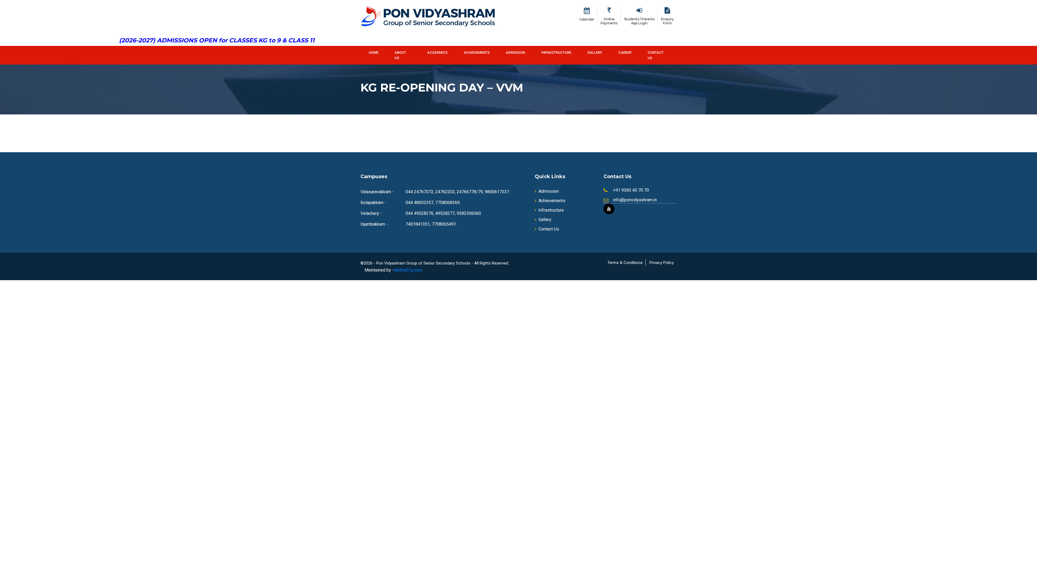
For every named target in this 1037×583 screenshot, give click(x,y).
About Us (400, 55)
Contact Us (656, 55)
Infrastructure (556, 52)
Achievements (477, 52)
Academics (437, 52)
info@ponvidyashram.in (635, 199)
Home (373, 52)
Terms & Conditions (625, 262)
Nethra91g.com (408, 270)
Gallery (594, 52)
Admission (515, 52)
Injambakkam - (374, 224)
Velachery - (371, 213)
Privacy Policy (661, 262)
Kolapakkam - (373, 202)
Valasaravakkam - (377, 191)
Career (624, 52)
